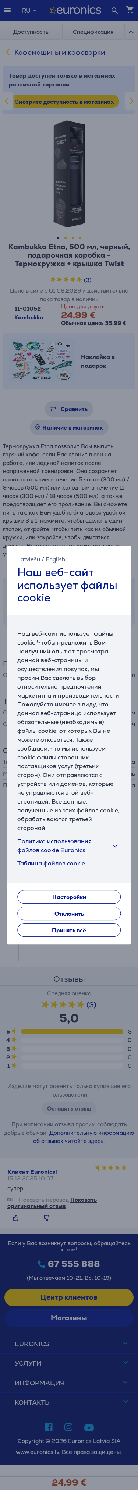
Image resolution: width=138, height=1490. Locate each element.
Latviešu (28, 559)
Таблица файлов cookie (51, 863)
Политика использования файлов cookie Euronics (54, 845)
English (55, 559)
